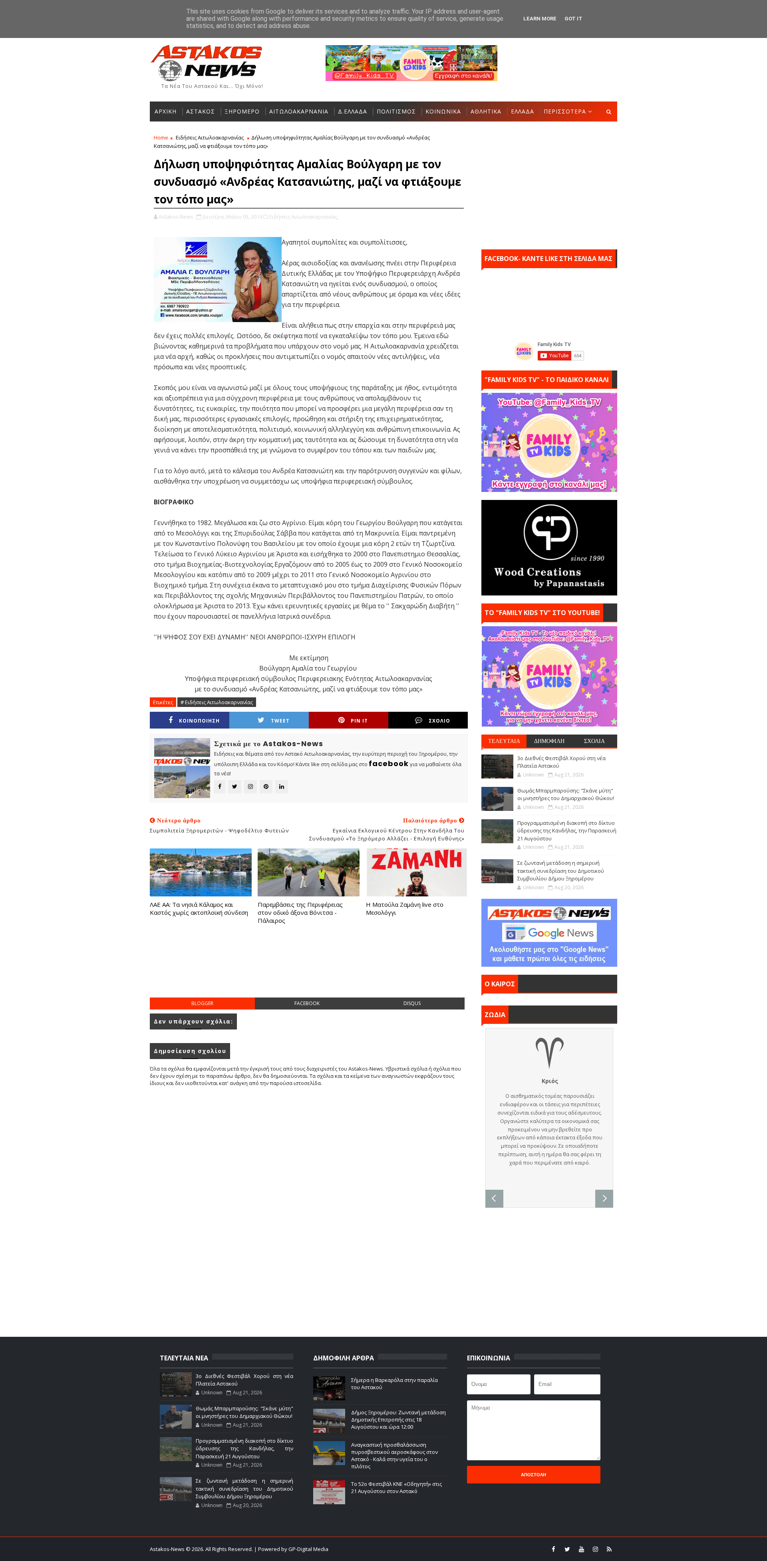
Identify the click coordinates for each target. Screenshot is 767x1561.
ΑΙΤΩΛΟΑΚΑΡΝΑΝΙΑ (298, 111)
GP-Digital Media (470, 1549)
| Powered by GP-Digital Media (291, 1549)
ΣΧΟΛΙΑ (594, 741)
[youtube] (581, 1549)
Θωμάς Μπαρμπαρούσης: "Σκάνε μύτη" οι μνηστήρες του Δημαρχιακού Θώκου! (565, 794)
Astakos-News (168, 1549)
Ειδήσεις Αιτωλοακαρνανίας (210, 137)
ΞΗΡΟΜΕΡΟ (242, 111)
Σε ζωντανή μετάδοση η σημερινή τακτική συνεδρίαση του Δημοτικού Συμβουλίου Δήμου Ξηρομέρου (560, 870)
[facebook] (553, 1549)
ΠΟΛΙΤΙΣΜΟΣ (396, 111)
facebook (307, 1003)
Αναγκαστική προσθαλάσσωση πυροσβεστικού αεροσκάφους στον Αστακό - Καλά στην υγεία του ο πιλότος (394, 1455)
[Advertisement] (308, 969)
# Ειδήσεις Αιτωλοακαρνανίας (217, 702)
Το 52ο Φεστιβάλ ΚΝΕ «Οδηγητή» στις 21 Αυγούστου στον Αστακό (396, 1487)
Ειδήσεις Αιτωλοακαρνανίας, (303, 216)
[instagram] (595, 1549)
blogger (202, 1003)
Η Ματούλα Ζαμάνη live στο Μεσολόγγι (404, 908)
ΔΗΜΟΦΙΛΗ (549, 741)
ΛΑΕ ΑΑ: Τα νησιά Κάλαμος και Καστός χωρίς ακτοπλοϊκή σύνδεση (199, 908)
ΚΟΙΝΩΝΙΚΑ (443, 111)
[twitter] (567, 1549)
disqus (412, 1003)
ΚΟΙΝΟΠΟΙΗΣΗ (199, 720)
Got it (573, 19)
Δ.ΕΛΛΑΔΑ (352, 111)
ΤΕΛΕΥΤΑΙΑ (504, 741)
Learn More (539, 19)
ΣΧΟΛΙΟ (439, 720)
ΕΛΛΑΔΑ (522, 111)
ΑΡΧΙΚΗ (166, 111)
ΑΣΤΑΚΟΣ (200, 111)
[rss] (609, 1549)
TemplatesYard (388, 1549)
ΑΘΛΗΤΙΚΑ (486, 111)
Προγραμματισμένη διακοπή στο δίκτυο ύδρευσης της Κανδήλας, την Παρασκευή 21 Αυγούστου (566, 830)
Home (161, 137)
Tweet (280, 720)
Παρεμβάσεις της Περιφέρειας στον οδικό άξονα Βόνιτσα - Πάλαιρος (300, 912)
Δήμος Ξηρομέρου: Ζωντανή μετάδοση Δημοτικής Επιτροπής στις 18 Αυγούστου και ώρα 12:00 (398, 1419)
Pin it (359, 720)
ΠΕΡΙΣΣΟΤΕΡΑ (565, 111)
